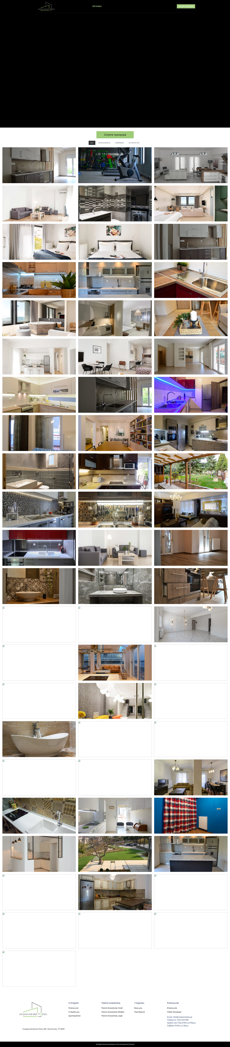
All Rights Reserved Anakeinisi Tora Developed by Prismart (115, 1044)
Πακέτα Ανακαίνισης (137, 6)
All (92, 143)
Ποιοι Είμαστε (79, 6)
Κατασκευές (114, 6)
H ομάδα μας (162, 6)
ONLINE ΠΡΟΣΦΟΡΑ (186, 6)
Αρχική (62, 6)
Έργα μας (97, 6)
